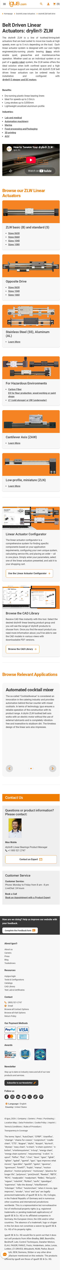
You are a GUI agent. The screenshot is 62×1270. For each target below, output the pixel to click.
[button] (29, 768)
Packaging (32, 129)
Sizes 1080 (14, 244)
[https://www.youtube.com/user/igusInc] (24, 1097)
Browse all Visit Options (15, 1013)
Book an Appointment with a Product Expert (27, 897)
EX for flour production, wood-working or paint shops (32, 395)
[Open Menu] (4, 4)
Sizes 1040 (14, 240)
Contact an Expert (28, 859)
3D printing (10, 132)
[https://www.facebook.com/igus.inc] (6, 1097)
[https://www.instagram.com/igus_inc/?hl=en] (12, 1097)
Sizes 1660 (14, 295)
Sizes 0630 (14, 233)
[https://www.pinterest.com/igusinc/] (41, 1097)
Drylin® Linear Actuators (25, 14)
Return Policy (10, 1016)
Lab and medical (13, 117)
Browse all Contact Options (16, 1009)
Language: (17, 1104)
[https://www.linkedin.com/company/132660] (18, 1097)
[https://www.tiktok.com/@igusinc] (35, 1097)
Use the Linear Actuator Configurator (27, 573)
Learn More (14, 341)
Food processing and (15, 129)
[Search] (41, 4)
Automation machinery (16, 121)
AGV (7, 136)
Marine (8, 125)
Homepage (8, 14)
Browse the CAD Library (20, 649)
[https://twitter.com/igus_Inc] (30, 1097)
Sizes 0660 (14, 237)
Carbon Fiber (15, 389)
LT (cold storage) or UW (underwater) (27, 400)
